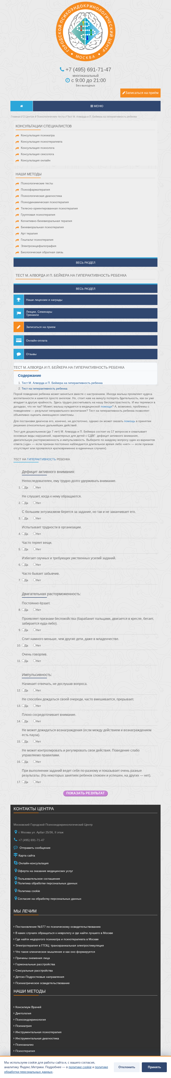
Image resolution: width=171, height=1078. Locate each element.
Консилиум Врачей (28, 1007)
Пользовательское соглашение (39, 878)
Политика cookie (29, 891)
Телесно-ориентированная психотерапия (49, 208)
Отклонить (126, 1067)
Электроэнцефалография (38, 246)
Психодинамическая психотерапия (45, 202)
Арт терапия (29, 233)
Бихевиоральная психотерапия (42, 227)
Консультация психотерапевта (41, 141)
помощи (106, 406)
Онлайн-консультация (33, 863)
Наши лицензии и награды (44, 299)
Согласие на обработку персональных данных (49, 898)
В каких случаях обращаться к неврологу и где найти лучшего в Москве (64, 933)
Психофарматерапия (35, 189)
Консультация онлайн (35, 160)
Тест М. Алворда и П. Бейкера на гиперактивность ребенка (62, 383)
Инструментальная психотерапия (38, 1032)
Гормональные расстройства (35, 964)
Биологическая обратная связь (42, 252)
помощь (129, 421)
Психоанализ (24, 1044)
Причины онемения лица (32, 958)
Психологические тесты (37, 183)
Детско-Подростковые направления (39, 976)
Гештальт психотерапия (37, 239)
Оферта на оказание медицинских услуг (45, 871)
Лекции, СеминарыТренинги (39, 313)
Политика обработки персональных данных (47, 883)
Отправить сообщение (34, 847)
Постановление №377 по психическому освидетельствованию (58, 926)
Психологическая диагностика (41, 195)
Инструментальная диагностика (37, 1038)
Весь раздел (85, 262)
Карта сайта (26, 855)
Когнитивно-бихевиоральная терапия (46, 221)
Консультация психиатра (38, 135)
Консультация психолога (37, 147)
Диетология (23, 1013)
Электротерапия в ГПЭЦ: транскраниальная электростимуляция (59, 945)
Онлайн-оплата (36, 340)
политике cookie (80, 1067)
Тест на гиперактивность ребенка (44, 388)
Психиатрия (23, 1025)
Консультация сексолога (37, 154)
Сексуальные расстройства (34, 970)
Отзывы (31, 354)
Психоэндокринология (30, 1019)
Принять (154, 1067)
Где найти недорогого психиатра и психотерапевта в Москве (57, 939)
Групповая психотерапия (38, 214)
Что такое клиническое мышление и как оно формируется (55, 951)
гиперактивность (41, 459)
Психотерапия (25, 1051)
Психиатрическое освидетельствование (42, 983)
